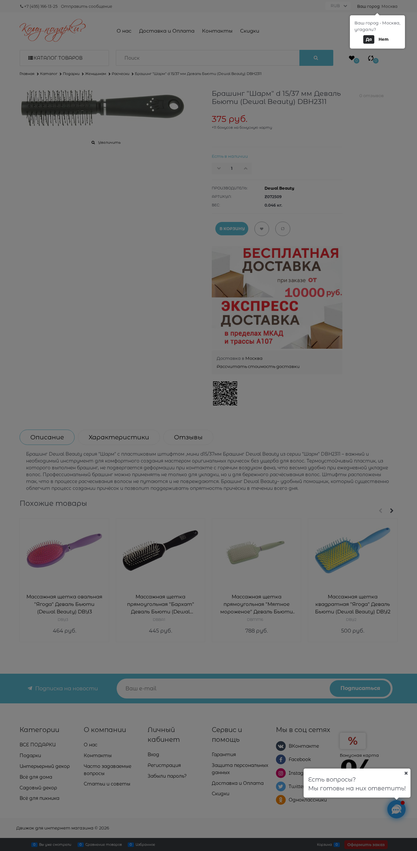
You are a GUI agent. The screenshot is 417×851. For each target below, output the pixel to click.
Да (369, 39)
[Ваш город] (406, 773)
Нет (384, 39)
